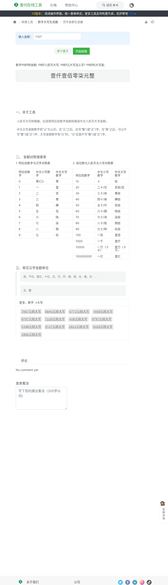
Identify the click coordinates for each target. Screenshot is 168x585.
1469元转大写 (103, 311)
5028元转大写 (102, 327)
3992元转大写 (31, 334)
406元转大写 (78, 319)
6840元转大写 (55, 311)
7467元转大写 (31, 311)
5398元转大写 (31, 327)
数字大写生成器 (48, 22)
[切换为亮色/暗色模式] (132, 5)
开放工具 (104, 15)
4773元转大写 (79, 311)
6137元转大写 (55, 327)
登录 (123, 15)
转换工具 (27, 22)
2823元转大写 (79, 327)
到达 (131, 13)
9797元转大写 (101, 319)
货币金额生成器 (73, 22)
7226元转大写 (55, 319)
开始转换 (81, 51)
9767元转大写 (31, 319)
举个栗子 (62, 51)
